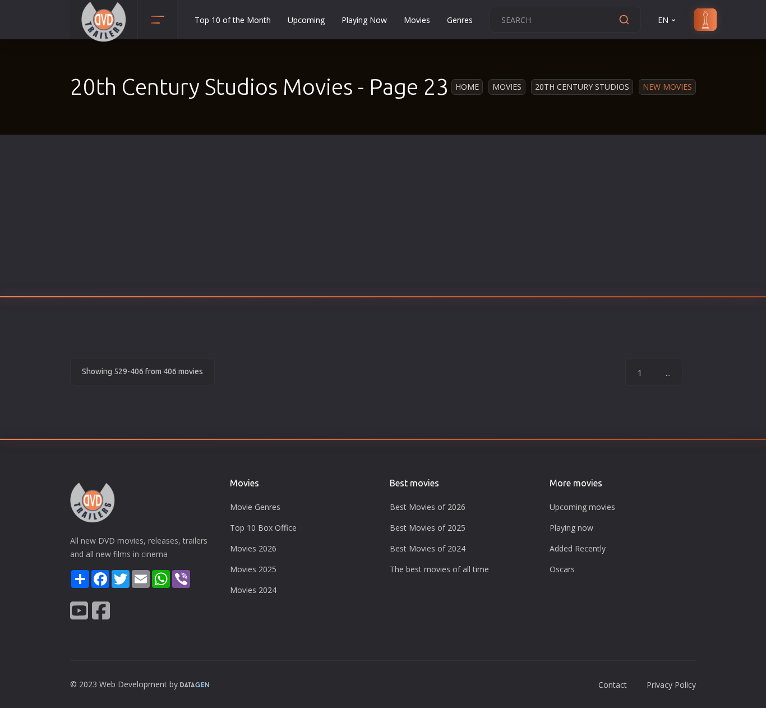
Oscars (562, 569)
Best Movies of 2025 (427, 527)
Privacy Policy (671, 684)
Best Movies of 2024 (427, 548)
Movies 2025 (253, 569)
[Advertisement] (383, 218)
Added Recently (578, 548)
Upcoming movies (582, 507)
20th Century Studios (582, 86)
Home (467, 86)
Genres (460, 20)
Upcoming (306, 20)
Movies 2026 (253, 548)
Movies (417, 20)
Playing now (571, 527)
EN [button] (663, 20)
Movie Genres (255, 507)
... (668, 372)
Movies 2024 (253, 590)
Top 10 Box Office (263, 527)
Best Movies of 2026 (427, 507)
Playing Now (364, 20)
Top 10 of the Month (233, 20)
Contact (612, 684)
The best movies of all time (439, 569)
